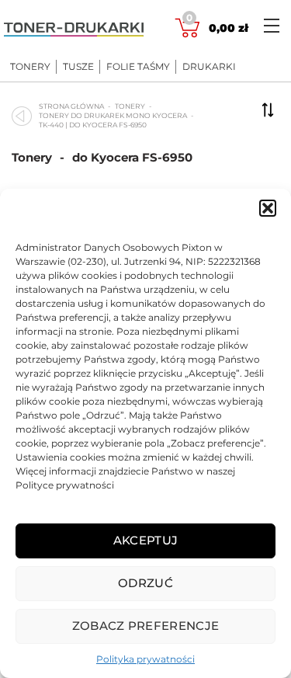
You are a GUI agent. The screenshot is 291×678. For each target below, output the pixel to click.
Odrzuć (145, 582)
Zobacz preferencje (145, 625)
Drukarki (209, 66)
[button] (267, 208)
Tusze (78, 66)
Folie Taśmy (138, 66)
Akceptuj (145, 540)
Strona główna (71, 106)
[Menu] (271, 25)
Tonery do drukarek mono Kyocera (113, 115)
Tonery (30, 66)
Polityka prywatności (145, 659)
